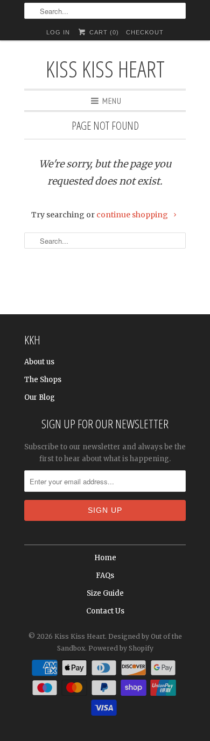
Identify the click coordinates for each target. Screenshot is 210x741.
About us (39, 361)
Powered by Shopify (120, 648)
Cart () (102, 32)
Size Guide (105, 593)
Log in (58, 32)
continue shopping (133, 215)
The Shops (42, 379)
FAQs (105, 575)
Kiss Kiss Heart (105, 69)
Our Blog (39, 397)
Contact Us (105, 611)
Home (105, 557)
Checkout (145, 32)
